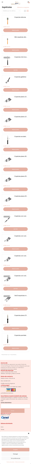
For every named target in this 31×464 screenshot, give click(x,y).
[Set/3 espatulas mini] (7, 299)
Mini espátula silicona (21, 37)
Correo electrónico (6, 402)
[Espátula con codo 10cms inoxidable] (7, 219)
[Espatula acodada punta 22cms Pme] (7, 140)
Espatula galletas (20, 77)
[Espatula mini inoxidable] (7, 60)
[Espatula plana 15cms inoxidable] (7, 100)
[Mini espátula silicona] (7, 40)
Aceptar (15, 449)
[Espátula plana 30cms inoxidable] (7, 159)
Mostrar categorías (23, 7)
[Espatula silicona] (7, 20)
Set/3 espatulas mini (21, 295)
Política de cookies (10, 461)
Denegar (15, 454)
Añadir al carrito (15, 30)
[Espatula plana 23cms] (7, 319)
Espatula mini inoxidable (22, 57)
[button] (28, 433)
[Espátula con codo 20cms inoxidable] (7, 259)
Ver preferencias (15, 458)
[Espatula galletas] (7, 80)
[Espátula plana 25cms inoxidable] (7, 179)
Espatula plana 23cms (21, 315)
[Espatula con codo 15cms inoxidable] (7, 279)
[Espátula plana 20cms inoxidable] (7, 199)
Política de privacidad (19, 461)
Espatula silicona (20, 17)
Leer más (16, 70)
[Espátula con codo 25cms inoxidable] (7, 239)
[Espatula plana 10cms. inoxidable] (7, 120)
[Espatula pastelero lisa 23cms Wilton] (7, 338)
